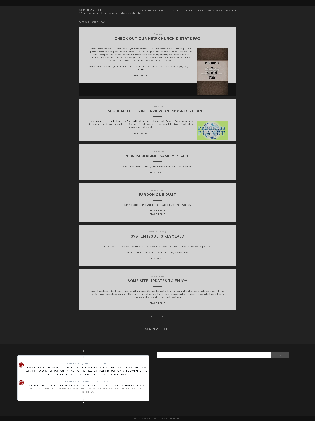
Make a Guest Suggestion (215, 10)
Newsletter (192, 10)
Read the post (141, 75)
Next (161, 316)
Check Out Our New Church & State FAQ (157, 38)
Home (141, 10)
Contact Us (177, 10)
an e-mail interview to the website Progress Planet (118, 121)
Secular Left (91, 10)
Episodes (151, 10)
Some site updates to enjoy (157, 281)
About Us (163, 10)
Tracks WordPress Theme (147, 418)
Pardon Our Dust (157, 194)
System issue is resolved (157, 236)
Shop (233, 10)
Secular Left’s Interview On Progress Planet (157, 111)
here (143, 69)
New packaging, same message (157, 156)
